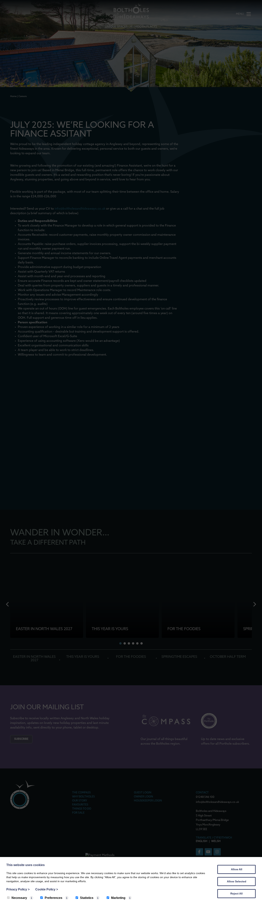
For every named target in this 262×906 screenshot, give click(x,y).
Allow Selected (236, 881)
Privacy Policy (18, 889)
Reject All (236, 893)
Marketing (118, 897)
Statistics (86, 897)
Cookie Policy (46, 889)
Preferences (53, 897)
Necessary (19, 897)
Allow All (236, 869)
